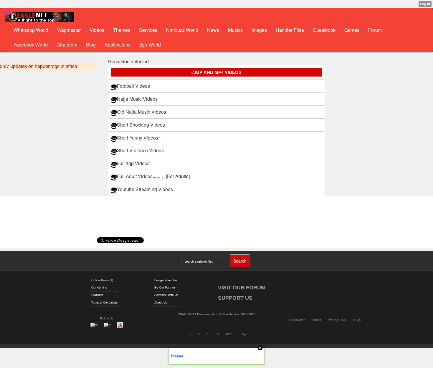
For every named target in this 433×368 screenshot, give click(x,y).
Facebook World (31, 44)
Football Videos (133, 85)
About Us (160, 302)
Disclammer (297, 319)
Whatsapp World (31, 29)
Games (351, 29)
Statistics (97, 294)
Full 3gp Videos (133, 163)
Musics (235, 29)
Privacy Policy (337, 319)
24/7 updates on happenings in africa (38, 66)
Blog (91, 44)
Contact (315, 319)
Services (148, 29)
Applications (117, 44)
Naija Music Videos (137, 98)
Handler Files (290, 29)
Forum (375, 29)
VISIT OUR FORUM (241, 288)
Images (259, 29)
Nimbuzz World (182, 29)
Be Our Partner (164, 287)
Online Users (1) (102, 280)
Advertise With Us (166, 294)
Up (244, 334)
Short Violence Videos (140, 150)
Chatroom (67, 44)
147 (216, 334)
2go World (150, 44)
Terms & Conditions (104, 302)
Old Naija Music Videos (141, 111)
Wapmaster (69, 29)
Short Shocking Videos (141, 124)
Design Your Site (165, 280)
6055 (228, 334)
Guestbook (324, 29)
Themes (121, 29)
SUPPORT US (235, 298)
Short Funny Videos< (139, 137)
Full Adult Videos (153, 176)
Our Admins (99, 287)
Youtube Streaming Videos (145, 189)
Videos (97, 29)
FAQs (357, 319)
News (213, 29)
